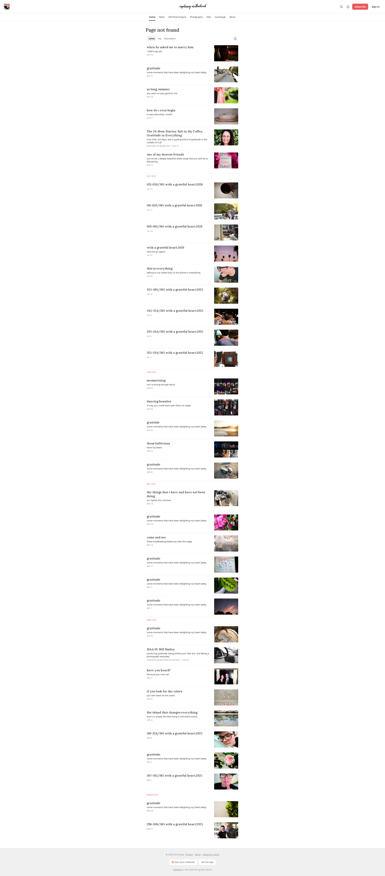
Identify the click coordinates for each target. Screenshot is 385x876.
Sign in (376, 6)
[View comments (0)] (170, 193)
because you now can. (158, 674)
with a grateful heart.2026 (165, 247)
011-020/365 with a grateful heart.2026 (174, 205)
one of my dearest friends (165, 154)
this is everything (159, 268)
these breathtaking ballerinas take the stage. (169, 541)
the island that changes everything (172, 712)
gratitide (153, 422)
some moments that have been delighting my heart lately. (177, 72)
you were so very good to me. (162, 93)
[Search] (341, 7)
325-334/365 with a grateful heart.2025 (175, 352)
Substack (177, 869)
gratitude (153, 68)
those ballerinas (158, 443)
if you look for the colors (164, 691)
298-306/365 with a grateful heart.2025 (175, 824)
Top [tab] (159, 38)
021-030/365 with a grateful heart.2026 (175, 184)
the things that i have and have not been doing (176, 494)
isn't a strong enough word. (161, 384)
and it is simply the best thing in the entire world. (172, 716)
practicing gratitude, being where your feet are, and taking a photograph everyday (178, 655)
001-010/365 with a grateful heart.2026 (174, 226)
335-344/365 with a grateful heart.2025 (175, 331)
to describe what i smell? (159, 114)
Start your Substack (184, 862)
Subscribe (360, 6)
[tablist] (162, 39)
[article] (192, 53)
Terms (198, 854)
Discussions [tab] (170, 38)
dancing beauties (159, 401)
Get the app (207, 862)
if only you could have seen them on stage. (169, 405)
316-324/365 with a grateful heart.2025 (174, 733)
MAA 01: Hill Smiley (161, 649)
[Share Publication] (348, 7)
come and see (156, 537)
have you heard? (159, 670)
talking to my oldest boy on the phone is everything (173, 272)
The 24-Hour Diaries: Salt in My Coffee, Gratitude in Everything (175, 133)
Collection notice (211, 854)
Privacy (189, 854)
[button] (152, 17)
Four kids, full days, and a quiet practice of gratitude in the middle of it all (177, 141)
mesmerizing (156, 380)
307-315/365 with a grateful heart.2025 (174, 775)
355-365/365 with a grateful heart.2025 (175, 289)
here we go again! (156, 251)
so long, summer (158, 89)
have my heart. (154, 447)
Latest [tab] (152, 38)
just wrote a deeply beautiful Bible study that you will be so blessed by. (177, 160)
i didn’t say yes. (155, 51)
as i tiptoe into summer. (159, 500)
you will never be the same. (161, 695)
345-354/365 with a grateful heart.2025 (175, 310)
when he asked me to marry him (170, 47)
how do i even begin (161, 110)
